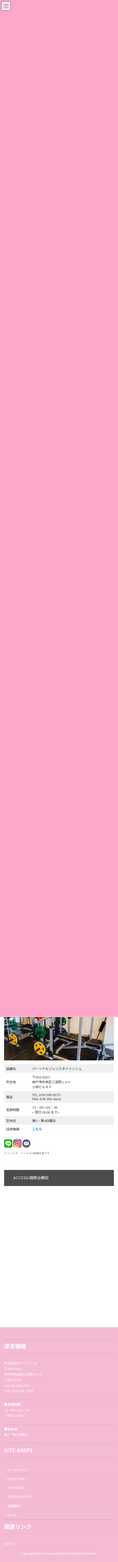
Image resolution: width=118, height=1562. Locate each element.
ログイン (10, 1544)
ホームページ (17, 1470)
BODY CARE (16, 1479)
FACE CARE (15, 1488)
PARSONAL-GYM (19, 1496)
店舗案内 (14, 1506)
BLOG (11, 1515)
